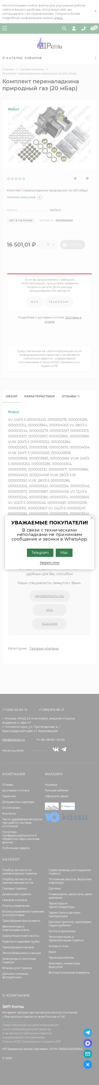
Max (64, 552)
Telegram (40, 552)
